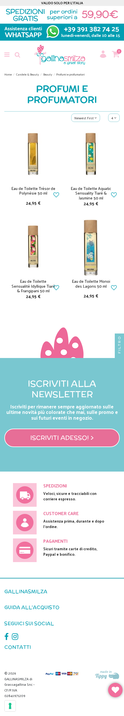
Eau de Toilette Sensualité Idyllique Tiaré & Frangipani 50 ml (33, 286)
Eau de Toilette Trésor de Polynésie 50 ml (33, 191)
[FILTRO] (119, 358)
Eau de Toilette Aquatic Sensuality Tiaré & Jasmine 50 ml (91, 193)
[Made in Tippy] (107, 675)
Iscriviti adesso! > (62, 437)
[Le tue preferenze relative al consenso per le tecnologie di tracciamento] (10, 705)
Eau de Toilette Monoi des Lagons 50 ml (91, 284)
